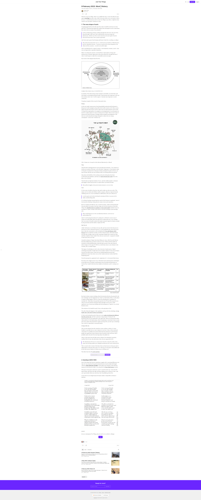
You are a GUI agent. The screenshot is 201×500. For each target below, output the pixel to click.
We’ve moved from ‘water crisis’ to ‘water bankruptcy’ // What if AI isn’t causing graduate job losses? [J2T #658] (94, 471)
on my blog (87, 18)
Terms (103, 492)
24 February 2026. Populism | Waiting (90, 452)
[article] (100, 455)
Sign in (197, 1)
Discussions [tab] (89, 449)
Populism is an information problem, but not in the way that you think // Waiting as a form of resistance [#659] (94, 455)
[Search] (186, 2)
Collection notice (107, 492)
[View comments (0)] (91, 465)
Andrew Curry (86, 10)
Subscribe (192, 1)
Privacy (100, 492)
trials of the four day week (106, 176)
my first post (85, 27)
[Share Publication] (188, 2)
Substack (95, 497)
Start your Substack (97, 495)
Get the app (106, 495)
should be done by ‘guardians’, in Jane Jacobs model (98, 208)
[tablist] (86, 450)
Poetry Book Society (109, 367)
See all (83, 476)
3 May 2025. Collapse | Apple (88, 460)
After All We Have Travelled (92, 365)
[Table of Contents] (1, 250)
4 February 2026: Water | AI (88, 468)
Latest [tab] (85, 449)
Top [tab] (82, 449)
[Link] (80, 24)
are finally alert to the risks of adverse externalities (100, 311)
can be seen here (96, 352)
